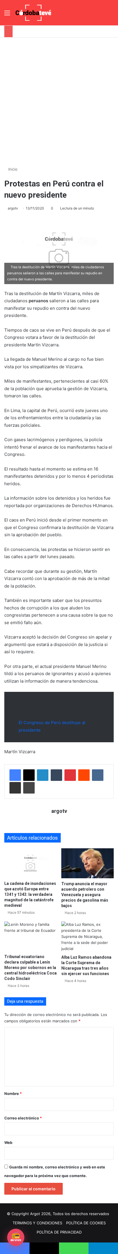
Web (8, 1142)
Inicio (12, 169)
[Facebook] (15, 775)
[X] (29, 775)
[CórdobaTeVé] (33, 12)
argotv (13, 208)
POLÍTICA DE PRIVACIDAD (59, 1232)
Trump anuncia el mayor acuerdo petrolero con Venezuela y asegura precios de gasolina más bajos (84, 894)
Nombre (13, 1093)
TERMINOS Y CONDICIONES (37, 1223)
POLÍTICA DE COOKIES (86, 1223)
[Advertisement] (59, 99)
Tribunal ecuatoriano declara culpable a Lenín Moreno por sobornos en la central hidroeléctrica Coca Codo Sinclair (30, 967)
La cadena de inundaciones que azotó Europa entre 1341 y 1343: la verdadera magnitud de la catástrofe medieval (30, 894)
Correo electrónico (23, 1118)
